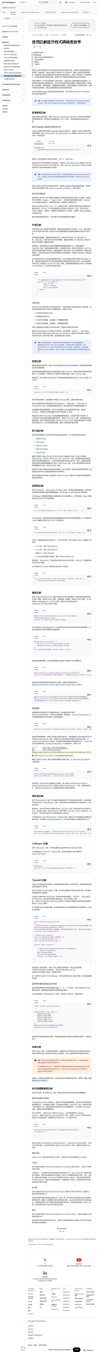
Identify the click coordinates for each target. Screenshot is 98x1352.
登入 (94, 2)
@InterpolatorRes (39, 406)
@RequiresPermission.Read (42, 685)
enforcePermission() (54, 819)
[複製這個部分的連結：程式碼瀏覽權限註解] (54, 1089)
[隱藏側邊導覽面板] (23, 1348)
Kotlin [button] (36, 272)
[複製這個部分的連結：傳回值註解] (45, 796)
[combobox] (47, 2)
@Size (61, 490)
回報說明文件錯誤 (90, 1295)
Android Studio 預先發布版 (69, 12)
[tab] (39, 142)
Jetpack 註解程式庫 (48, 92)
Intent (86, 741)
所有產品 (30, 1338)
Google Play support (90, 1300)
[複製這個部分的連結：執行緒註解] (45, 431)
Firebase (30, 1332)
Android (30, 1294)
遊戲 (41, 1292)
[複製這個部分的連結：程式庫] (39, 1188)
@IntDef (39, 890)
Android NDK (79, 1307)
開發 (47, 35)
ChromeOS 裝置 (55, 1300)
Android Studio (85, 2)
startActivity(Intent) (80, 715)
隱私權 (42, 1304)
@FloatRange (50, 490)
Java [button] (44, 272)
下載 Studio (78, 1304)
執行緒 (62, 435)
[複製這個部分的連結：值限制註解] (45, 486)
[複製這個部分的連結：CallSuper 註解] (50, 844)
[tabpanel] (62, 149)
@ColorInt (71, 418)
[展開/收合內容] (45, 52)
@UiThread (40, 442)
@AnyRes (35, 412)
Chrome (30, 1329)
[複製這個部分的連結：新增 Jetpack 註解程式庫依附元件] (63, 127)
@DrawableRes (59, 403)
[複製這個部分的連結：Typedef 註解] (48, 880)
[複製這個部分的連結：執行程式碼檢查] (47, 194)
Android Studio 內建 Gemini (30, 12)
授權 (35, 1345)
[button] (11, 26)
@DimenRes (71, 403)
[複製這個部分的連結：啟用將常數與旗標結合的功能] (59, 984)
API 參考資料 (78, 1301)
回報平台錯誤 (90, 1292)
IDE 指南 (13, 12)
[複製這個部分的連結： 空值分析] (42, 303)
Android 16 (66, 1295)
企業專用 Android (30, 1297)
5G (41, 1307)
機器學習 (42, 1295)
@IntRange (40, 490)
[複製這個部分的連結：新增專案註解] (48, 113)
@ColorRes (81, 403)
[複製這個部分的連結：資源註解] (43, 361)
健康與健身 (43, 1298)
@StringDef (49, 890)
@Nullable (70, 237)
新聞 (29, 1307)
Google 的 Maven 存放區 (60, 131)
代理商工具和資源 (50, 12)
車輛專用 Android (54, 1305)
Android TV (54, 1309)
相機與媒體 (43, 1301)
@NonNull (80, 237)
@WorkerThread (41, 445)
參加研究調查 (90, 1304)
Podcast (30, 1314)
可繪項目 (64, 365)
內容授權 (51, 1239)
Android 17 (66, 1292)
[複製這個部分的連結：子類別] (39, 1163)
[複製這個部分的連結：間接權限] (41, 708)
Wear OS (54, 1297)
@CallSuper (40, 848)
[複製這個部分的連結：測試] (37, 1210)
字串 (70, 365)
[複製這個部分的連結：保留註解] (43, 1047)
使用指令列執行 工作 (47, 206)
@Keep (38, 1051)
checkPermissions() (49, 817)
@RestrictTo (37, 1157)
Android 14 (66, 1301)
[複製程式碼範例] (90, 145)
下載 (3, 12)
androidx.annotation (82, 91)
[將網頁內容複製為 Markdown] (40, 46)
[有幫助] (87, 35)
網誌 (29, 1311)
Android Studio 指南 (79, 1294)
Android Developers (37, 35)
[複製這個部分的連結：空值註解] (43, 225)
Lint (36, 70)
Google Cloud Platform (35, 1335)
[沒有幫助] (90, 35)
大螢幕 (53, 1294)
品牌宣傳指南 (43, 1345)
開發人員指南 (79, 1298)
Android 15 (66, 1298)
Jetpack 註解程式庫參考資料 (74, 186)
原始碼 (30, 1304)
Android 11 (66, 1310)
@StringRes (52, 378)
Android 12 (66, 1307)
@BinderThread (41, 449)
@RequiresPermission (44, 597)
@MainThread (41, 439)
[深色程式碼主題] (88, 145)
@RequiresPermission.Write (66, 685)
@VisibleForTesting (39, 1102)
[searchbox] (12, 18)
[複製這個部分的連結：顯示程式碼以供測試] (51, 1098)
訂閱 (76, 1350)
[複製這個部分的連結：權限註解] (43, 593)
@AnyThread (40, 452)
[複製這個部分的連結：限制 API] (41, 1153)
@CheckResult (41, 800)
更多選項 (22, 2)
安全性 (30, 1301)
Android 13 (66, 1304)
